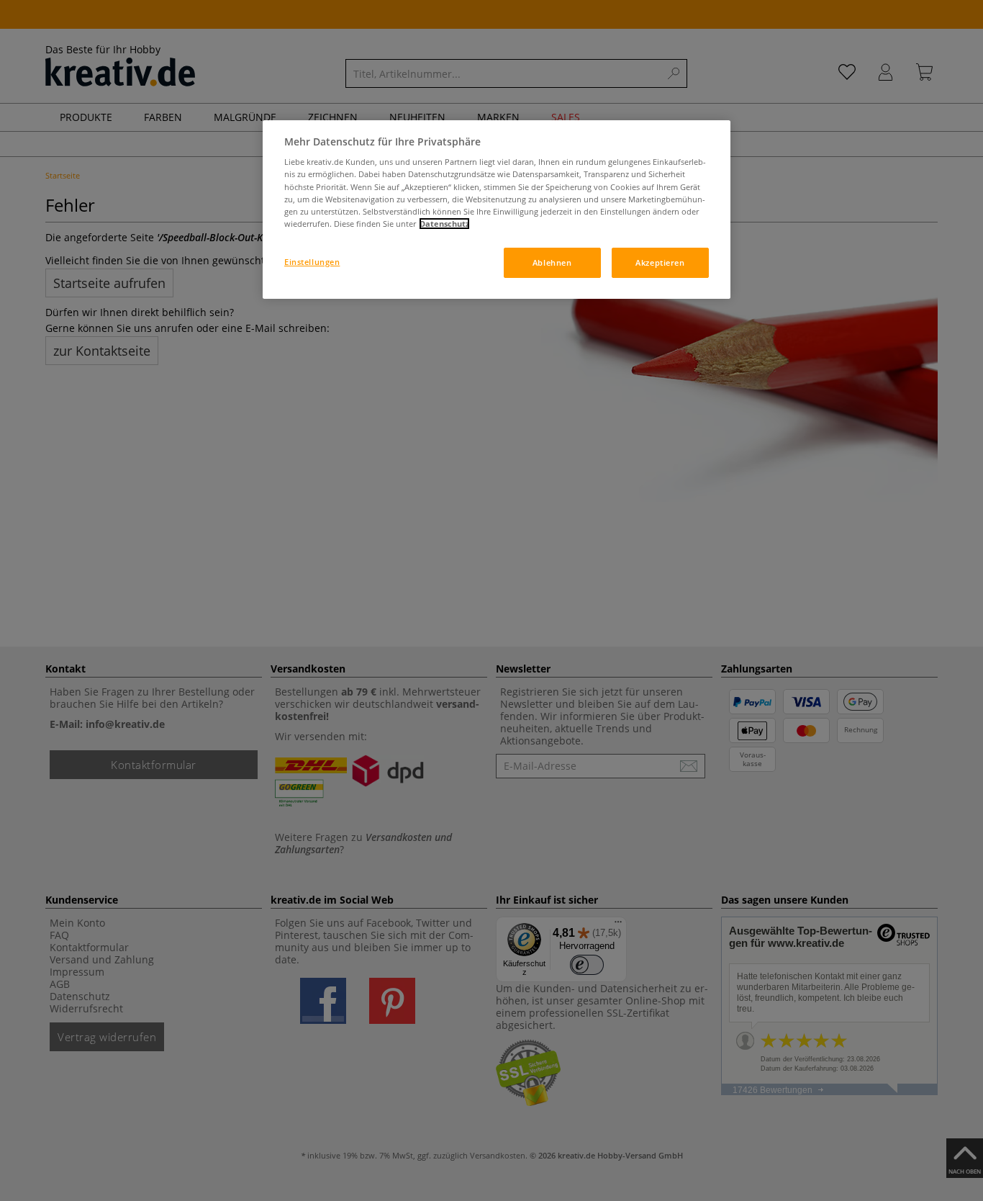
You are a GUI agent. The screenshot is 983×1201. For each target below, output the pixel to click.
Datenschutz (444, 223)
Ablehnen (552, 262)
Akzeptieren (659, 262)
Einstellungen (312, 261)
